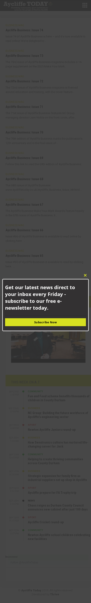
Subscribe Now (45, 322)
